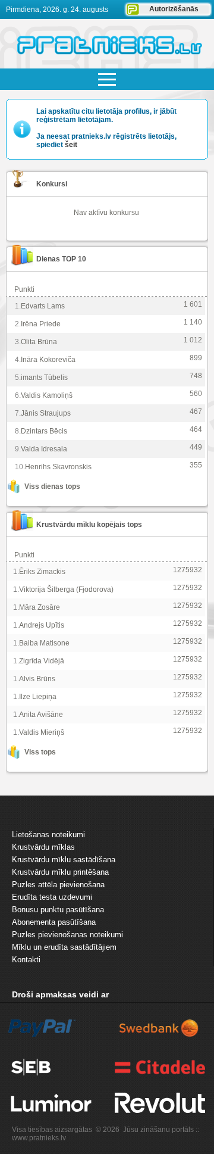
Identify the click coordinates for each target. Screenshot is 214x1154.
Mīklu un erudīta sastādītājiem (64, 947)
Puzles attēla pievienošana (58, 884)
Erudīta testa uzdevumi (52, 897)
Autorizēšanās (174, 9)
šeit (71, 145)
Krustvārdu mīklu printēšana (60, 872)
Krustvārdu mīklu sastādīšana (63, 859)
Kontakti (26, 959)
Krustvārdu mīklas (43, 847)
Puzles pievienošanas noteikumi (67, 934)
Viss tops (40, 752)
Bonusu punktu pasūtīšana (58, 909)
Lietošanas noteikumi (48, 834)
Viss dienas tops (52, 486)
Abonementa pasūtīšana (54, 922)
